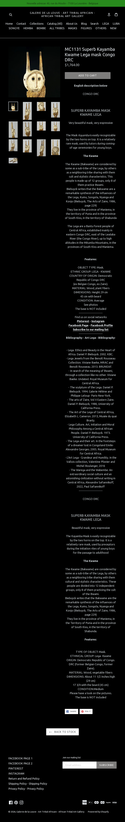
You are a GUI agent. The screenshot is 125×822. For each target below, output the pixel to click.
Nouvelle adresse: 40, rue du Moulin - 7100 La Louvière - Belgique (62, 3)
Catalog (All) (54, 23)
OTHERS (100, 28)
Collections (36, 23)
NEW (113, 28)
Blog (84, 23)
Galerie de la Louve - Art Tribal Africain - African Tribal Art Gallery (62, 14)
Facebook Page (78, 325)
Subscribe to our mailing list (91, 329)
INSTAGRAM (16, 773)
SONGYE (14, 28)
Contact (21, 23)
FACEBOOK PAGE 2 (20, 763)
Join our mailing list (71, 757)
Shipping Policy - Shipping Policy (27, 783)
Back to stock (65, 731)
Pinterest (83, 321)
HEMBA (28, 28)
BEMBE (41, 28)
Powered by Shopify (98, 811)
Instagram (97, 321)
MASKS (72, 28)
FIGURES (86, 28)
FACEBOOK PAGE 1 (20, 758)
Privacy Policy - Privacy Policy (26, 788)
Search (94, 23)
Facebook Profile (102, 325)
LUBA (116, 23)
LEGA (105, 23)
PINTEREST (15, 768)
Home (9, 23)
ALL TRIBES (57, 28)
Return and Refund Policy (23, 778)
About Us (71, 23)
